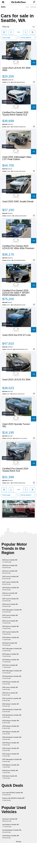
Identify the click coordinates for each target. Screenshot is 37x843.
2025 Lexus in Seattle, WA (10, 622)
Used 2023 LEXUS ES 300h (16, 379)
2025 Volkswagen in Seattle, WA (12, 611)
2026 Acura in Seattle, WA (10, 771)
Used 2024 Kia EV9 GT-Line (16, 335)
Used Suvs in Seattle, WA (9, 820)
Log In (27, 7)
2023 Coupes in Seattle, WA (10, 755)
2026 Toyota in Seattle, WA (10, 599)
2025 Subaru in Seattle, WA (10, 627)
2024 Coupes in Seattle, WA (10, 749)
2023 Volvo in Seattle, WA (10, 666)
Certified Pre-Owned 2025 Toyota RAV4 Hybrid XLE (15, 113)
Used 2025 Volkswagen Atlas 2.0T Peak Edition (16, 158)
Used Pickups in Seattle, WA (10, 836)
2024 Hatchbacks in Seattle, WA (11, 710)
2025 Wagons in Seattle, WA (10, 732)
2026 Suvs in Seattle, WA (9, 594)
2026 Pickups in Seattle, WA (10, 744)
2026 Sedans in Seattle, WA (10, 705)
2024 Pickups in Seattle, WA (10, 683)
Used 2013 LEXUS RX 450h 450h (16, 69)
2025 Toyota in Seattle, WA (10, 583)
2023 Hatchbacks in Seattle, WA (11, 677)
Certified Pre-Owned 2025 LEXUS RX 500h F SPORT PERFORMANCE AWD (16, 292)
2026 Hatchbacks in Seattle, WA (11, 738)
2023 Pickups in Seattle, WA (10, 721)
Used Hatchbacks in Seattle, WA (11, 831)
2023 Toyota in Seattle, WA (10, 633)
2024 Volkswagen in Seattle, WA (12, 672)
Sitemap (18, 841)
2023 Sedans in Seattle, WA (10, 660)
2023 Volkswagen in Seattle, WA (12, 649)
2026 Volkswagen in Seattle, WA (12, 760)
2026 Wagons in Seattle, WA (10, 766)
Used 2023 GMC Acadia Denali (17, 201)
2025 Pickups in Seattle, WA (10, 727)
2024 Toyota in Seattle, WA (10, 577)
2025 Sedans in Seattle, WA (10, 638)
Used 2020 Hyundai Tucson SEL (16, 425)
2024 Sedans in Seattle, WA (10, 588)
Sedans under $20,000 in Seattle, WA (13, 799)
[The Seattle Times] (18, 2)
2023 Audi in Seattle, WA (9, 644)
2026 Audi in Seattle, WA (9, 777)
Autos (3, 7)
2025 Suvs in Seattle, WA (9, 561)
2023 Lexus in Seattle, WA (10, 616)
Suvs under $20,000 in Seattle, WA (12, 793)
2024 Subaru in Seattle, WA (10, 655)
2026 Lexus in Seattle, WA (10, 688)
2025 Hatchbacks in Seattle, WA (11, 716)
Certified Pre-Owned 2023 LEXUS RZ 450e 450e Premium (18, 247)
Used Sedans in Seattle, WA (10, 825)
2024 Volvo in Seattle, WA (10, 694)
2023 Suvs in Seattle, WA (9, 572)
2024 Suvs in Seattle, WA (9, 566)
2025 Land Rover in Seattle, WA (11, 699)
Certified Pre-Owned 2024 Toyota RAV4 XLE (15, 469)
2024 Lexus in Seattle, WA (10, 605)
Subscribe (33, 7)
